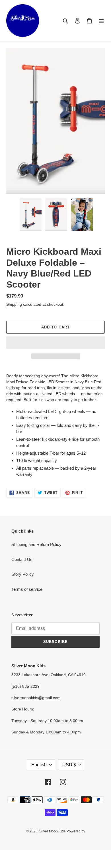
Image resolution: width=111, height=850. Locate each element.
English (39, 764)
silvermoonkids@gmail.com (36, 697)
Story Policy (22, 574)
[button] (55, 342)
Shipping (14, 304)
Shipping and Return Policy (36, 544)
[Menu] (101, 20)
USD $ (69, 764)
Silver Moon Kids (52, 831)
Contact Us (21, 559)
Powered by (76, 831)
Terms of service (26, 589)
